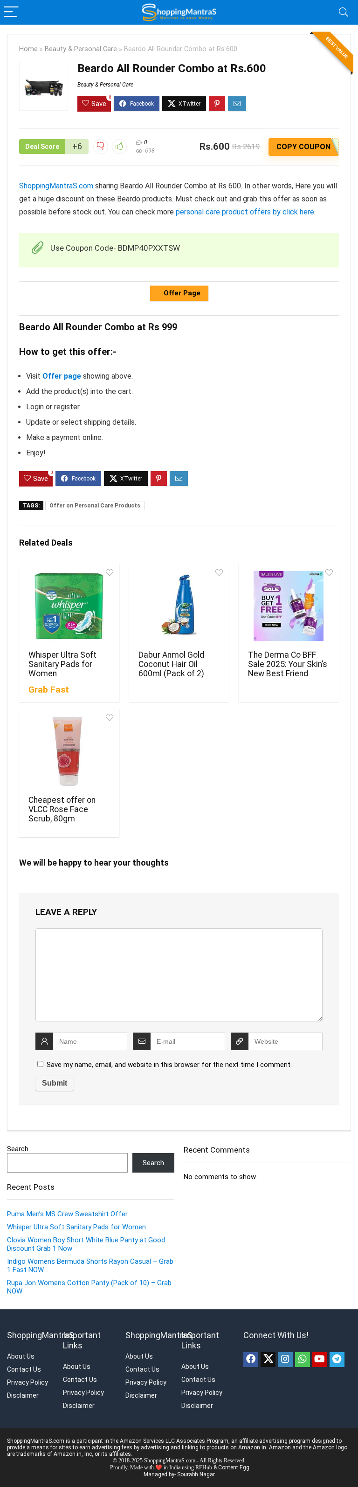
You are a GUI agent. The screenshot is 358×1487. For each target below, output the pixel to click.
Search (17, 1149)
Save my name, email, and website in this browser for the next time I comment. (169, 1064)
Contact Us (24, 1369)
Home (28, 49)
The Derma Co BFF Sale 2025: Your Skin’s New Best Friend (287, 664)
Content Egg (233, 1467)
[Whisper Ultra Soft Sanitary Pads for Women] (69, 606)
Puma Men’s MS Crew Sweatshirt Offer (67, 1214)
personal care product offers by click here (245, 211)
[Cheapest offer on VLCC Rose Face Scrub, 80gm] (69, 751)
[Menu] (11, 12)
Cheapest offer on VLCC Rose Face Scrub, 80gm (62, 809)
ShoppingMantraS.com (56, 185)
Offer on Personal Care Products (94, 505)
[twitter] (268, 1359)
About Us (20, 1356)
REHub (203, 1467)
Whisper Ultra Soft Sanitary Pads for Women (62, 664)
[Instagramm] (285, 1359)
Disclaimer (23, 1395)
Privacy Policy (27, 1382)
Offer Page (181, 293)
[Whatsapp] (302, 1359)
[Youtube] (319, 1359)
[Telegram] (337, 1359)
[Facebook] (250, 1359)
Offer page (61, 376)
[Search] (343, 12)
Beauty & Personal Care (81, 49)
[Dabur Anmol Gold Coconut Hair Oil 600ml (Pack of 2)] (179, 606)
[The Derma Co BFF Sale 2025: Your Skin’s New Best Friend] (288, 606)
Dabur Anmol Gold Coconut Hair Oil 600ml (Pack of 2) (171, 664)
